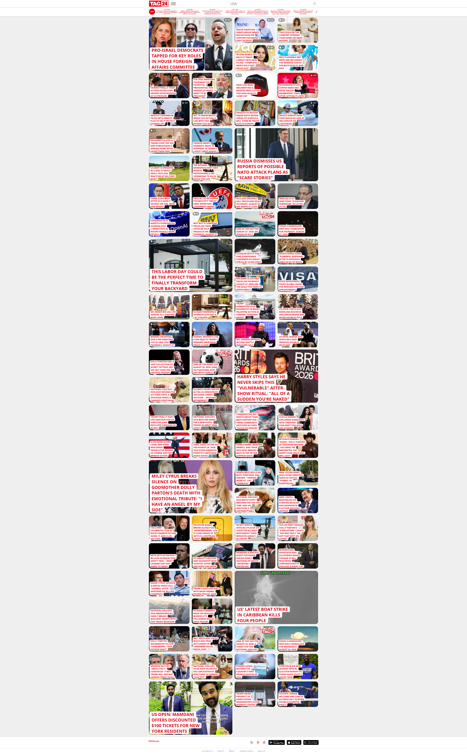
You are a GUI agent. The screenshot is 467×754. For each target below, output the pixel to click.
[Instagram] (264, 742)
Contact (220, 751)
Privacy (232, 751)
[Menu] (173, 3)
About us (261, 751)
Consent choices (246, 751)
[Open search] (314, 3)
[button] (316, 12)
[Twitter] (251, 742)
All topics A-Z (207, 751)
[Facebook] (258, 742)
